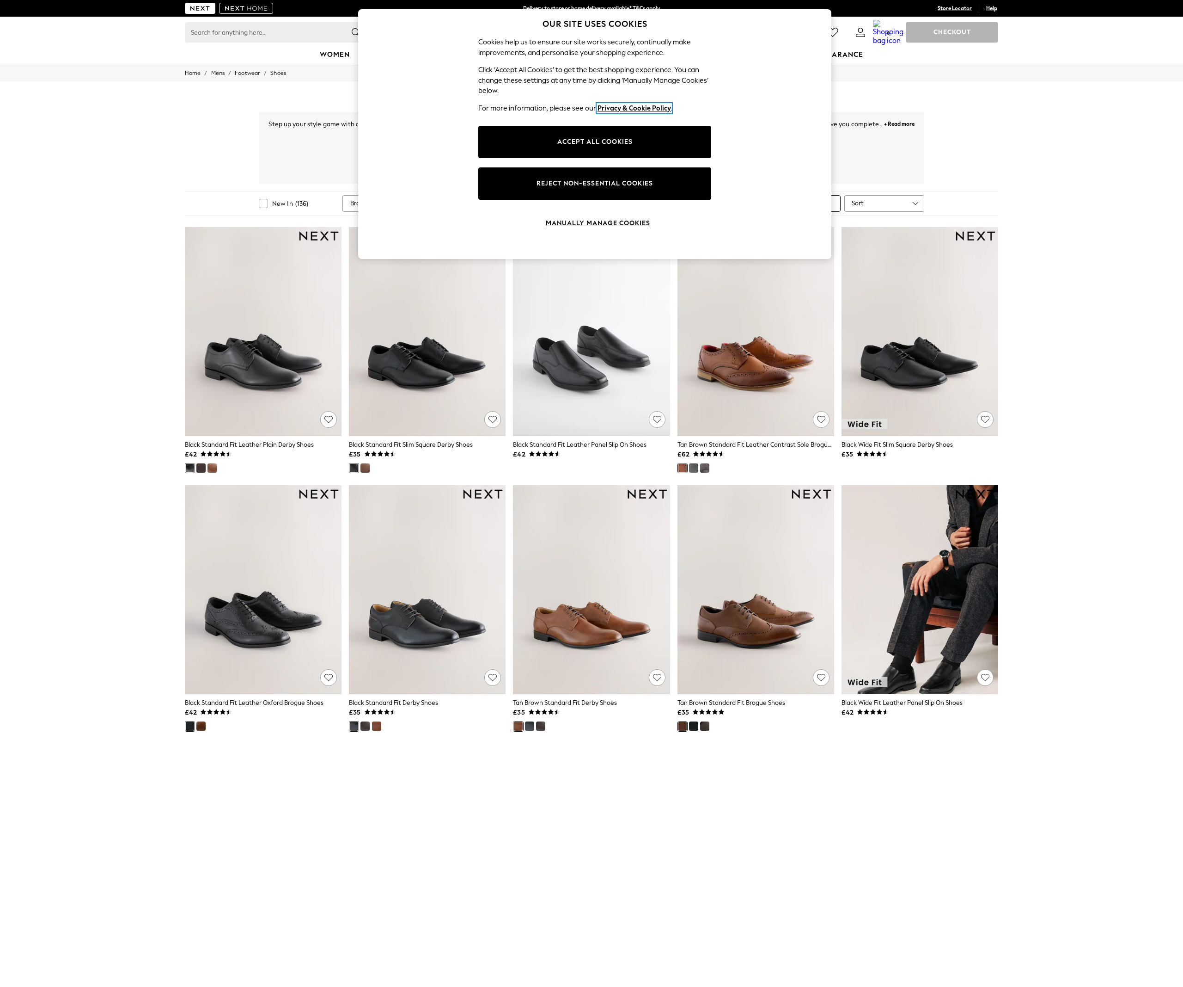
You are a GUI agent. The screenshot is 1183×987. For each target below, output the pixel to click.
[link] (860, 32)
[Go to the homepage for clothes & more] (200, 8)
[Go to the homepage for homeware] (246, 8)
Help (991, 8)
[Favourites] (833, 32)
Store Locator (955, 8)
